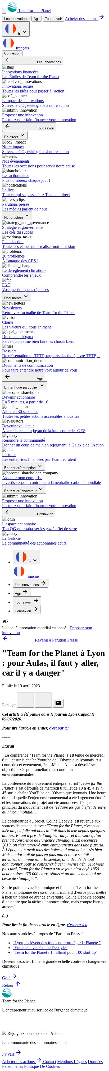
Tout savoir (53, 19)
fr (22, 32)
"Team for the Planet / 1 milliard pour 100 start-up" (55, 952)
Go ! (9, 978)
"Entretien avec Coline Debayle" (40, 947)
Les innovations (32, 60)
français (22, 48)
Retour (11, 985)
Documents (16, 296)
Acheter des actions (85, 18)
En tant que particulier (24, 385)
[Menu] (4, 11)
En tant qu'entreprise (23, 466)
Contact (49, 1061)
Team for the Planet (34, 10)
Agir (23, 377)
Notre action (17, 216)
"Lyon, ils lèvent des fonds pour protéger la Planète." (57, 943)
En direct (14, 135)
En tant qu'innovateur (24, 489)
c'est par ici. (60, 728)
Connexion (12, 53)
